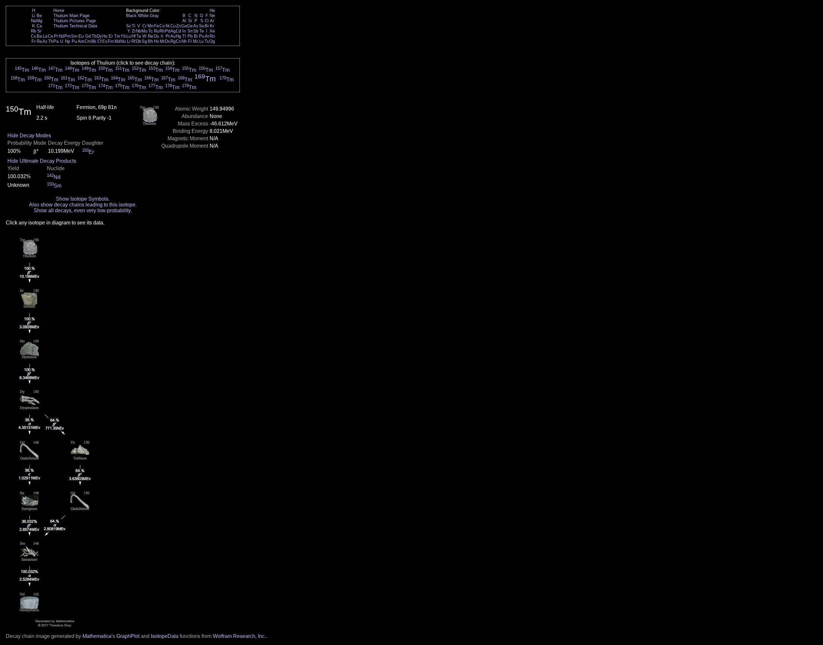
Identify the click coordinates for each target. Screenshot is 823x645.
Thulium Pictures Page (74, 20)
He (212, 10)
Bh (150, 41)
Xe (212, 31)
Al (184, 20)
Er (111, 36)
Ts (206, 41)
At (207, 36)
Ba (39, 36)
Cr (144, 25)
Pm (67, 36)
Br (207, 25)
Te (201, 31)
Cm (88, 41)
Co (162, 25)
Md (117, 41)
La (45, 36)
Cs (33, 36)
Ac (45, 41)
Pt (168, 36)
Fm (111, 41)
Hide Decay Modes (29, 135)
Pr (56, 36)
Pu (74, 41)
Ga (184, 25)
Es (104, 41)
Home (58, 10)
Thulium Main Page (71, 15)
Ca (39, 25)
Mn (150, 25)
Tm (117, 36)
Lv (201, 41)
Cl (207, 20)
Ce (50, 36)
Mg (39, 20)
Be (39, 15)
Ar (212, 20)
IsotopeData (164, 636)
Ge (190, 25)
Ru (156, 31)
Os (156, 36)
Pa (56, 41)
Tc (150, 31)
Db (138, 41)
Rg (173, 41)
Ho (104, 36)
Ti (133, 25)
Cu (173, 25)
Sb (195, 31)
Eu (81, 36)
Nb (138, 31)
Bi (196, 36)
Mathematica (97, 636)
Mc (196, 41)
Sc (128, 25)
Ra (39, 41)
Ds (167, 41)
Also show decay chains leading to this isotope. (83, 204)
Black (131, 15)
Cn (178, 41)
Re (150, 36)
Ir (162, 36)
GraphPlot (128, 636)
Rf (133, 41)
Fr (33, 41)
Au (173, 36)
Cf (99, 41)
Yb (123, 36)
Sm (74, 36)
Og (212, 41)
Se (201, 25)
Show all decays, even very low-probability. (83, 210)
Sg (144, 41)
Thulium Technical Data (75, 25)
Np (67, 41)
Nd (61, 36)
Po (201, 36)
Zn (178, 25)
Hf (133, 36)
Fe (156, 25)
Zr (134, 31)
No (123, 41)
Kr (212, 25)
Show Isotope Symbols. (83, 199)
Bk (93, 41)
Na (33, 20)
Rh (162, 31)
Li (33, 15)
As (195, 25)
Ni (167, 25)
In (184, 31)
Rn (212, 36)
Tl (184, 36)
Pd (167, 31)
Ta (138, 36)
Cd (178, 31)
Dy (99, 36)
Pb (190, 36)
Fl (190, 41)
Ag (173, 31)
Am (81, 41)
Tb (94, 36)
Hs (156, 41)
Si (190, 20)
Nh (184, 41)
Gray (154, 15)
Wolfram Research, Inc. (239, 636)
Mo (144, 31)
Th (50, 41)
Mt (162, 41)
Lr (129, 41)
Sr (39, 31)
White (143, 15)
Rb (33, 31)
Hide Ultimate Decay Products (41, 161)
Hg (178, 36)
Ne (212, 15)
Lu (128, 36)
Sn (190, 31)
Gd (88, 36)
